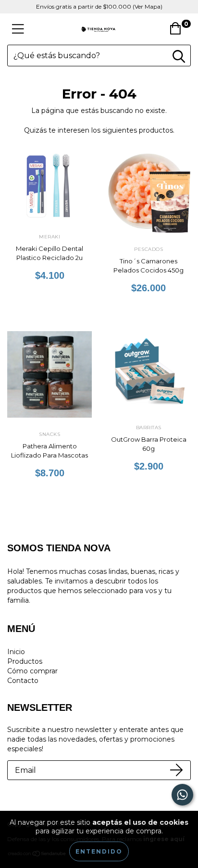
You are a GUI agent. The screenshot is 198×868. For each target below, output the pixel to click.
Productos (24, 661)
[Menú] (18, 29)
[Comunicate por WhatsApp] (182, 795)
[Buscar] (179, 56)
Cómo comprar (32, 671)
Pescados (148, 249)
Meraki (49, 237)
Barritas (148, 427)
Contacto (22, 680)
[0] (178, 31)
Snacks (49, 434)
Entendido (99, 851)
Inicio (16, 651)
